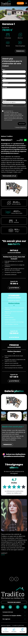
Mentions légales (6, 625)
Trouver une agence (14, 602)
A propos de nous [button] (8, 612)
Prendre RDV (20, 3)
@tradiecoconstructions (14, 456)
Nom (3, 69)
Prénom (4, 74)
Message (4, 87)
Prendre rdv (7, 444)
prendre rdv (20, 51)
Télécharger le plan (9, 176)
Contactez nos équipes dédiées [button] (12, 615)
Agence (4, 100)
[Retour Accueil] (6, 3)
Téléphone (5, 83)
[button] (26, 3)
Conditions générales (18, 625)
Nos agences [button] (6, 619)
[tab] (14, 416)
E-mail (4, 78)
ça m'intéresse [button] (14, 288)
